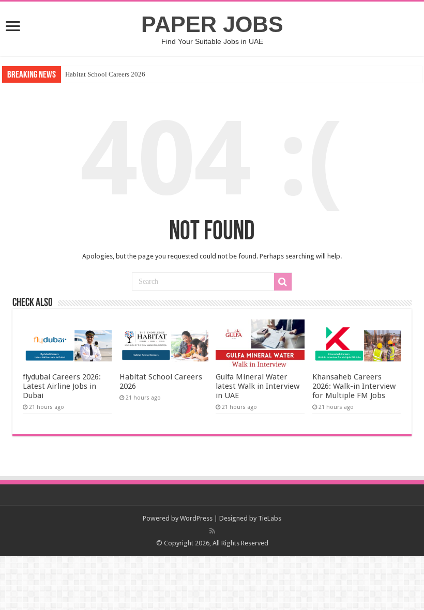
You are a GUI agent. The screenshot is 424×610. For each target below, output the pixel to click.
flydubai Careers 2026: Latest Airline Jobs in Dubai (62, 386)
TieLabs (269, 518)
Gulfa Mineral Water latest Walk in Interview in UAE (257, 386)
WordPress (196, 518)
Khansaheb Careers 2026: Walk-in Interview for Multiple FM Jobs (354, 386)
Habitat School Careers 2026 (105, 74)
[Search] (283, 282)
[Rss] (212, 531)
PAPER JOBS (212, 24)
